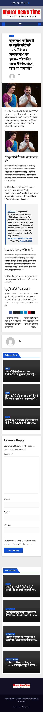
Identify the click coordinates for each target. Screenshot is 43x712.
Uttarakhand (10, 609)
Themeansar (21, 701)
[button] (36, 24)
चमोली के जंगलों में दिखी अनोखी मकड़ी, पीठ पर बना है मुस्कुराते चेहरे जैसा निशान (21, 589)
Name (7, 499)
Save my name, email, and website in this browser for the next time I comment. (20, 542)
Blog (11, 36)
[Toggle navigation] (20, 24)
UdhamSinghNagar (12, 659)
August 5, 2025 (26, 241)
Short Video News (24, 707)
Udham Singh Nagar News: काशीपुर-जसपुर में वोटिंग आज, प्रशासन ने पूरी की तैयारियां (20, 665)
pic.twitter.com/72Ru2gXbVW (20, 238)
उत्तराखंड (8, 584)
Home (15, 707)
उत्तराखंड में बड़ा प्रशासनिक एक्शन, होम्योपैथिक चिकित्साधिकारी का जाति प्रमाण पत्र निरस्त (21, 614)
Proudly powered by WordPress (15, 699)
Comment (8, 454)
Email (6, 512)
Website (7, 525)
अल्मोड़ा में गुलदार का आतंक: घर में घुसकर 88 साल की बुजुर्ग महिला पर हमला (21, 640)
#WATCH (11, 212)
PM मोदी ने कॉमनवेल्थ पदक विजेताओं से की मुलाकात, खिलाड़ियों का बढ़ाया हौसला (20, 374)
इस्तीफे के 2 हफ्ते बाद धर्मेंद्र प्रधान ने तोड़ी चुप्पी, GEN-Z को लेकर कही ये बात (21, 422)
